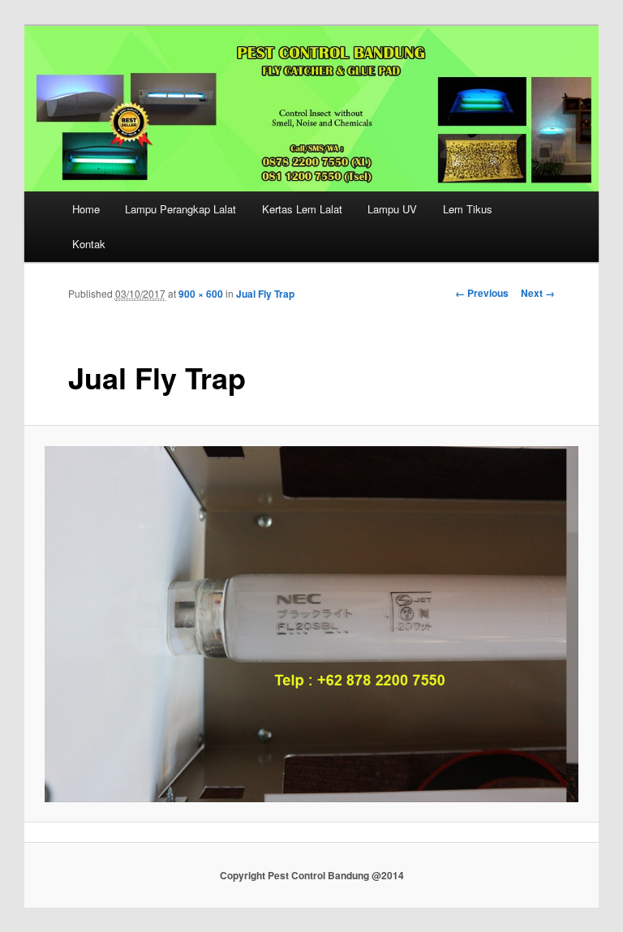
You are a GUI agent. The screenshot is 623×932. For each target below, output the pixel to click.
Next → (538, 293)
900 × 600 (200, 293)
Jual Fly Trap (265, 293)
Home (86, 209)
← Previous (482, 293)
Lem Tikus (467, 209)
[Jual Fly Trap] (312, 624)
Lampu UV (392, 209)
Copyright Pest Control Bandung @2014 (312, 875)
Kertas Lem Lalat (302, 209)
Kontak (88, 243)
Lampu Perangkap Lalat (180, 209)
